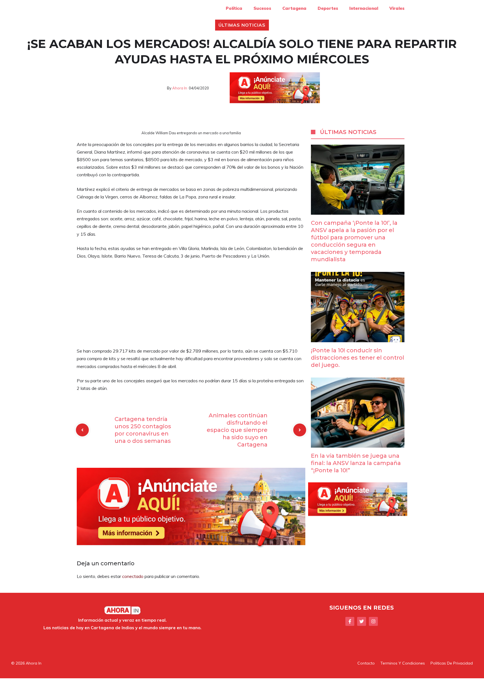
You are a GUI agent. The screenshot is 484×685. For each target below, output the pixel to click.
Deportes (328, 8)
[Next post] (299, 430)
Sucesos (262, 8)
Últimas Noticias (241, 25)
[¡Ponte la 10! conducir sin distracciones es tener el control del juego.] (357, 338)
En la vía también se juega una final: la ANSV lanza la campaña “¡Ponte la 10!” (356, 463)
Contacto (366, 663)
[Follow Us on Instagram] (373, 621)
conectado (132, 576)
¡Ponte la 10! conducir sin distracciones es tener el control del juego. (357, 357)
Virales (396, 8)
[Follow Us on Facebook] (349, 621)
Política (234, 8)
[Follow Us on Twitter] (361, 621)
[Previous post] (82, 430)
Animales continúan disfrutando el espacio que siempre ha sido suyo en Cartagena (237, 430)
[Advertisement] (191, 306)
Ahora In (179, 88)
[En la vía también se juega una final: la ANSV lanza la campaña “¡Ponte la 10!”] (357, 443)
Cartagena (294, 8)
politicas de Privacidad (452, 663)
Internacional (363, 8)
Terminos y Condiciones (402, 663)
